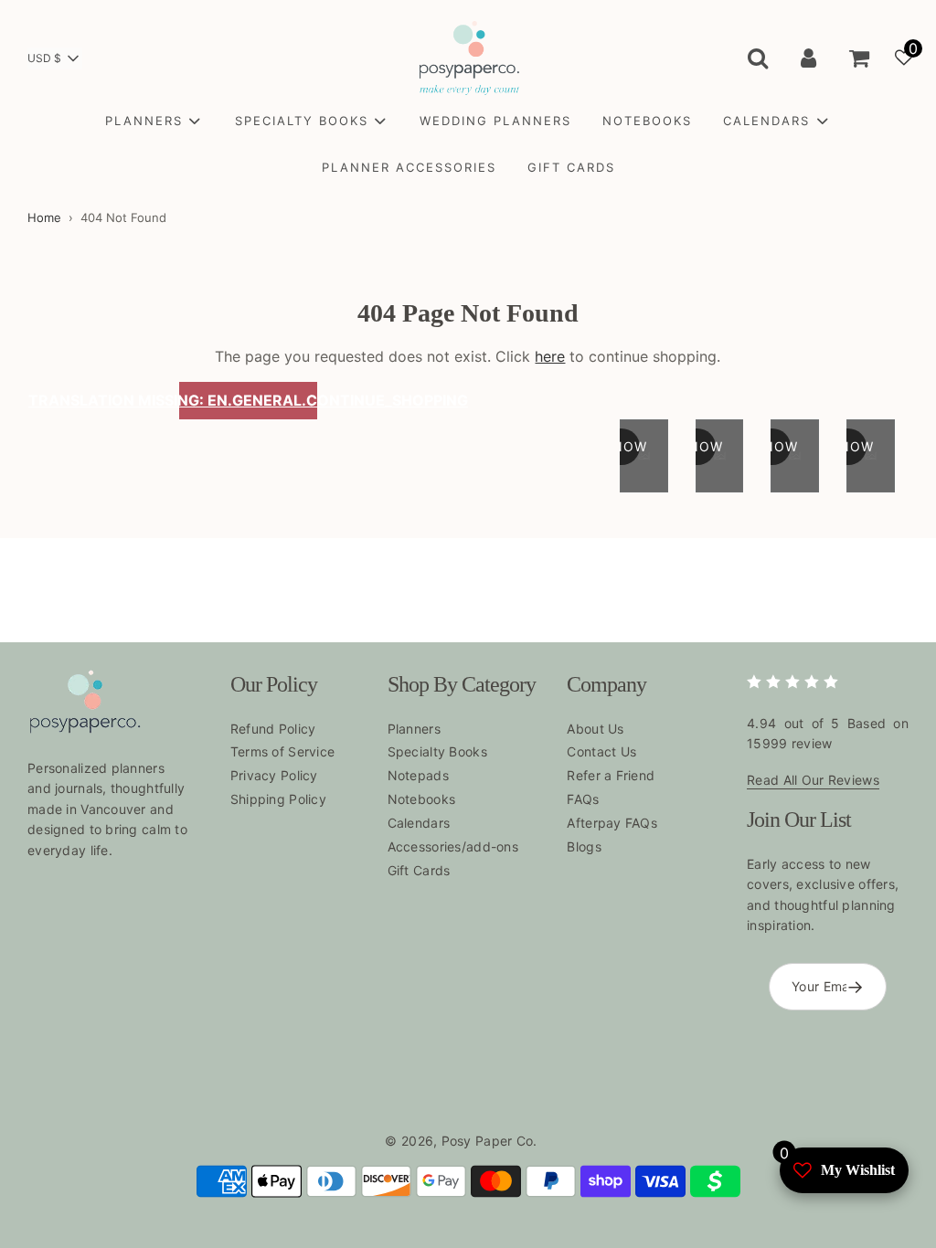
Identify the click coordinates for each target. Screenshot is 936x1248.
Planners (414, 728)
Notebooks (422, 799)
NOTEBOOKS (647, 120)
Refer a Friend (610, 775)
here (550, 356)
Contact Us (601, 751)
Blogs (584, 846)
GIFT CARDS (571, 167)
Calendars (419, 822)
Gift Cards (419, 870)
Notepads (418, 775)
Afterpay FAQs (612, 822)
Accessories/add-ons (453, 846)
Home (44, 217)
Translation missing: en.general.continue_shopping (248, 400)
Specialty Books (437, 751)
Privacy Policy (274, 775)
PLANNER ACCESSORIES (409, 167)
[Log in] (808, 57)
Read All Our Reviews (813, 780)
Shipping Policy (278, 799)
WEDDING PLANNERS (495, 120)
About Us (595, 728)
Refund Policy (273, 728)
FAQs (583, 799)
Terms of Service (282, 751)
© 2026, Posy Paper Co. (461, 1140)
